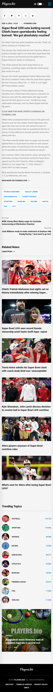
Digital (45, 201)
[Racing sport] (5, 546)
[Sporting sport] (5, 528)
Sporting (8, 201)
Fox (5, 206)
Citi (14, 206)
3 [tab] (15, 647)
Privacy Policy (41, 684)
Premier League (19, 582)
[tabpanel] (26, 630)
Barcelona (17, 555)
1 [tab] (7, 647)
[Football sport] (5, 519)
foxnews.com (30, 23)
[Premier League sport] (5, 582)
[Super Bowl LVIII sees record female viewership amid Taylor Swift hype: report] (26, 311)
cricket (9, 636)
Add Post (9, 684)
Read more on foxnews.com (14, 180)
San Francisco (10, 197)
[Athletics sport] (5, 564)
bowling (21, 201)
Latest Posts (7, 251)
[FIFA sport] (5, 591)
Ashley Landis (31, 192)
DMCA (26, 688)
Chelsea (15, 600)
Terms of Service (24, 684)
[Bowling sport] (5, 573)
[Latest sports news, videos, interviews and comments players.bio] (8, 4)
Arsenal (15, 537)
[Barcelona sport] (5, 555)
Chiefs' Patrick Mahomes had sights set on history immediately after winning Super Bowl (25, 292)
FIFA (13, 591)
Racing (15, 546)
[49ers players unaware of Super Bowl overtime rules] (26, 429)
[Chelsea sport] (5, 600)
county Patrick (29, 197)
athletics (16, 564)
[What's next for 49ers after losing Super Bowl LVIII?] (26, 468)
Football (16, 519)
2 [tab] (11, 647)
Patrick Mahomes (12, 192)
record (34, 201)
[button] (4, 15)
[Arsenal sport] (5, 537)
